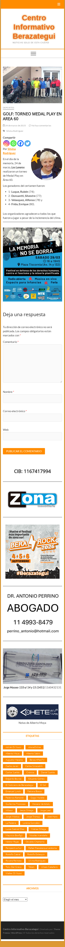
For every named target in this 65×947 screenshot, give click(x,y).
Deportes (8, 107)
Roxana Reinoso (13, 860)
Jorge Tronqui (33, 816)
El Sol (43, 785)
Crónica (30, 772)
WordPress (16, 932)
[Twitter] (27, 143)
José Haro (52, 816)
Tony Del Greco (13, 866)
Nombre (8, 391)
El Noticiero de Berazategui (19, 785)
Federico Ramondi (15, 797)
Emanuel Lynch (13, 791)
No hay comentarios (41, 125)
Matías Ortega (38, 829)
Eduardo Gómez (36, 778)
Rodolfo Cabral (13, 854)
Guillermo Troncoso (15, 803)
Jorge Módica (12, 816)
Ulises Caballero (49, 866)
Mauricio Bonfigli (14, 835)
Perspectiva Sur (13, 847)
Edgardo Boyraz (13, 778)
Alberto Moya (12, 753)
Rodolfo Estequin (36, 854)
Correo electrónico (15, 411)
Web (5, 429)
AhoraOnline (34, 747)
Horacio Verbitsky (41, 803)
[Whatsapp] (13, 143)
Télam (31, 866)
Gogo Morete (37, 797)
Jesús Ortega (26, 810)
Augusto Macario (14, 759)
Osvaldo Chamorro (35, 841)
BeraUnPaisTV (37, 759)
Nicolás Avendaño (38, 835)
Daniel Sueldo (48, 772)
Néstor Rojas (12, 841)
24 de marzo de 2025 (15, 125)
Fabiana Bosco (34, 791)
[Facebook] (20, 143)
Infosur (9, 810)
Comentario (11, 341)
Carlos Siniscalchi (34, 766)
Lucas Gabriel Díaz (15, 829)
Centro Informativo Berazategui (34, 27)
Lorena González (31, 822)
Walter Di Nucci (14, 873)
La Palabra (11, 822)
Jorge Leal (45, 810)
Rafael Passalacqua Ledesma (42, 847)
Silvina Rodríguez (14, 131)
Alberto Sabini (33, 753)
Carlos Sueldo (13, 772)
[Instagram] (6, 143)
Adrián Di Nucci (13, 747)
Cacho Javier (12, 766)
